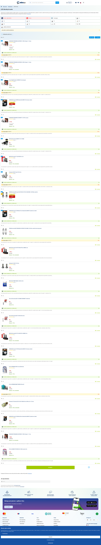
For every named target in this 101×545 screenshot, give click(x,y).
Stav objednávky (22, 519)
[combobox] (42, 3)
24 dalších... (50, 467)
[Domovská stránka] (1, 6)
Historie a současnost (40, 525)
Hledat (57, 2)
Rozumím (50, 536)
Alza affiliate (56, 525)
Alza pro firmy (56, 519)
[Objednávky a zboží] (76, 2)
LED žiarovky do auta (17, 485)
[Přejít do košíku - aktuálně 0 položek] (83, 2)
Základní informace (40, 523)
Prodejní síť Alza (5, 525)
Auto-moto (5, 6)
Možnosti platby (5, 521)
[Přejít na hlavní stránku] (21, 2)
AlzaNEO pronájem (57, 521)
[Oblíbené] (78, 2)
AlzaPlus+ (55, 523)
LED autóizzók (22, 486)
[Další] (89, 467)
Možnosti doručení (6, 519)
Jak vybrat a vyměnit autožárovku (8, 30)
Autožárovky (10, 6)
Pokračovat (29, 13)
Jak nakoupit (22, 523)
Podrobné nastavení (50, 539)
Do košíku (98, 59)
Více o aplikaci (7, 506)
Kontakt (38, 519)
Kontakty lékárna (39, 521)
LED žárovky (16, 6)
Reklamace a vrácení (6, 523)
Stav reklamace (22, 521)
